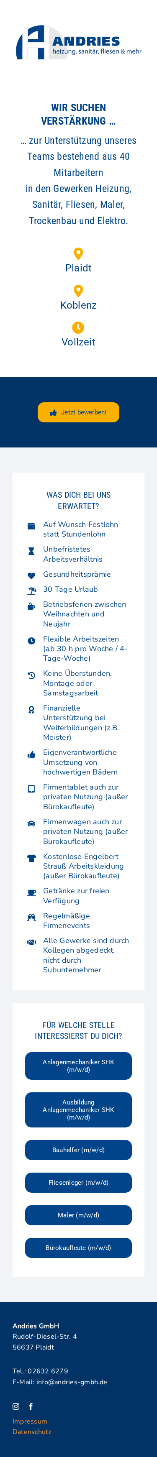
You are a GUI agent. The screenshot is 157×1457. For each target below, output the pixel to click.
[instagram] (16, 1406)
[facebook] (31, 1406)
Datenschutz (32, 1432)
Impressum (30, 1421)
